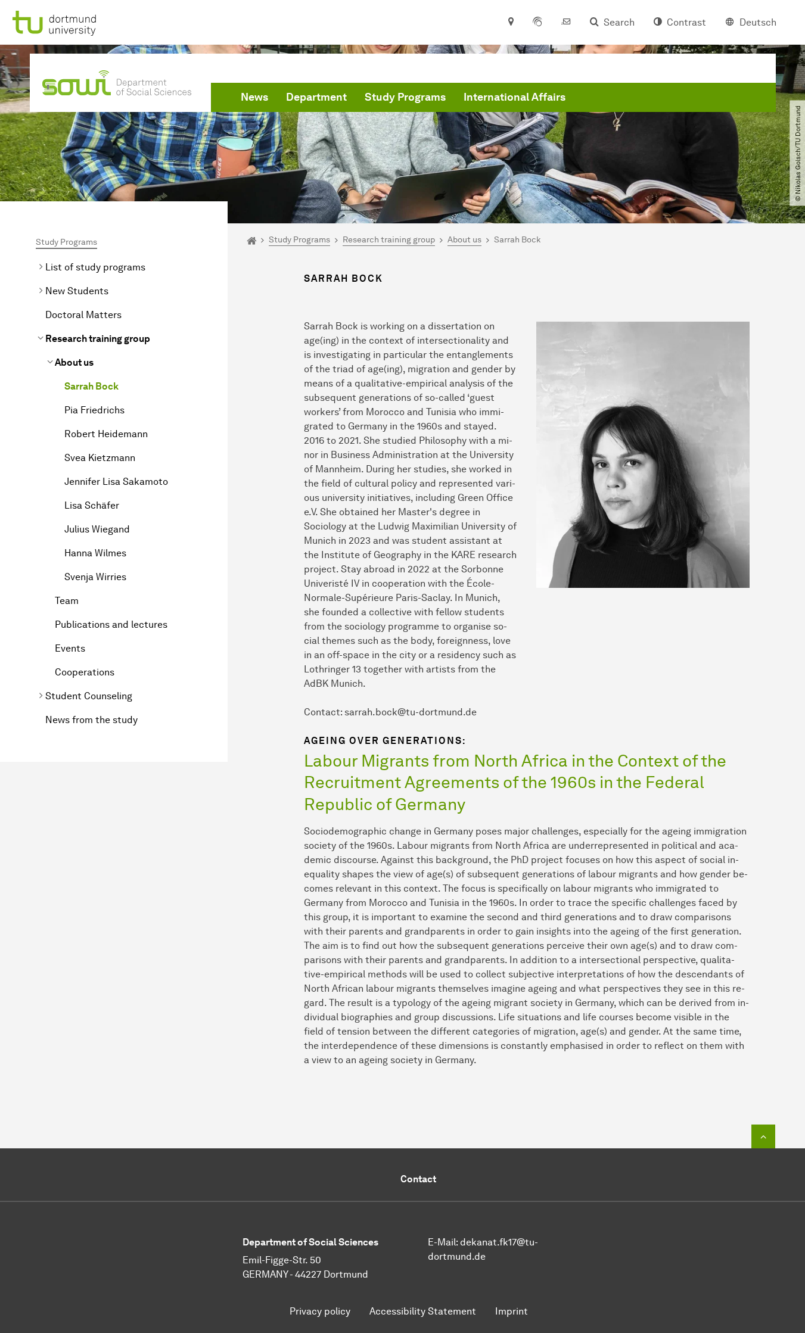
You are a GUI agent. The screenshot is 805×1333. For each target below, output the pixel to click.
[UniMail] (566, 23)
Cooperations (84, 672)
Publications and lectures (111, 624)
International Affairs (514, 97)
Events (70, 648)
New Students (76, 291)
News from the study (91, 719)
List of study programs (95, 267)
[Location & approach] (510, 23)
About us (74, 362)
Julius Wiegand (97, 529)
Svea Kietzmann (99, 457)
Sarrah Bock (91, 386)
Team (67, 600)
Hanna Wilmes (95, 553)
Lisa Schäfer (91, 505)
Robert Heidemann (106, 434)
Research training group (97, 338)
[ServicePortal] (537, 23)
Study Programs (405, 97)
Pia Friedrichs (94, 410)
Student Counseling (88, 696)
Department (316, 97)
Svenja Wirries (95, 577)
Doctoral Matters (83, 314)
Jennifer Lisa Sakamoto (116, 481)
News (254, 97)
